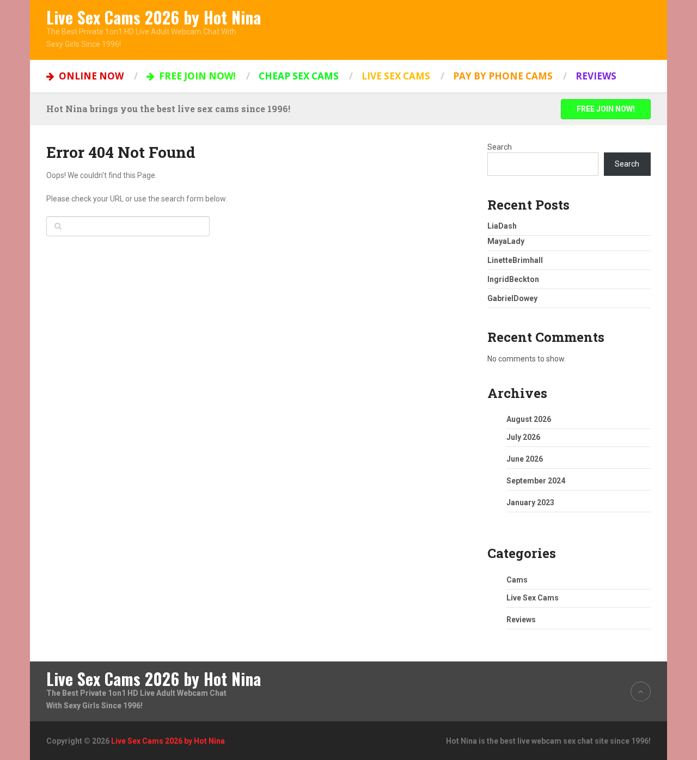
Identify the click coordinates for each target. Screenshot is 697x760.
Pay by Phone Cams (503, 76)
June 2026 (524, 459)
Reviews (596, 76)
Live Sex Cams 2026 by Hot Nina (153, 17)
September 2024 (535, 480)
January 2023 (530, 502)
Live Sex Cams (396, 76)
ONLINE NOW (90, 76)
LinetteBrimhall (515, 260)
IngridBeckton (513, 279)
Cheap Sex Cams (299, 76)
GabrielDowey (512, 298)
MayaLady (505, 241)
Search (499, 147)
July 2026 (523, 437)
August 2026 (528, 419)
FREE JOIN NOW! (196, 76)
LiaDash (502, 226)
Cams (517, 579)
